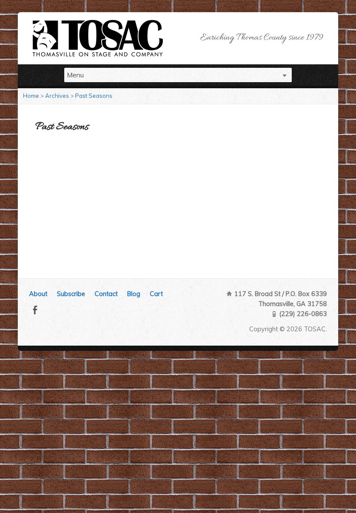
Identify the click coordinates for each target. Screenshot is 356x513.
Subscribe (71, 294)
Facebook (35, 310)
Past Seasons (93, 95)
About (38, 294)
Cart (156, 294)
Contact (106, 294)
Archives (57, 95)
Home (31, 95)
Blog (133, 294)
